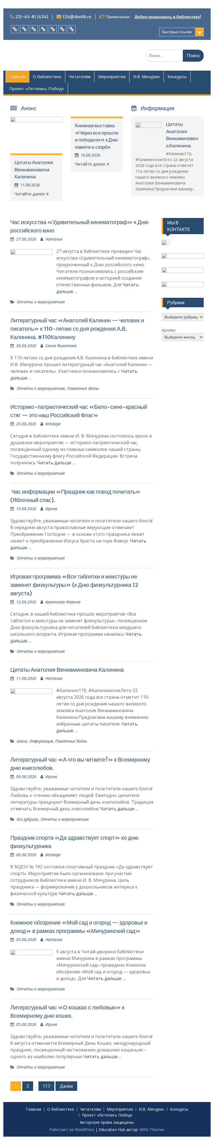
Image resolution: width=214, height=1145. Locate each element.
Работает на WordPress (71, 1129)
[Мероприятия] (43, 29)
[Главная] (15, 29)
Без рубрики (27, 819)
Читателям (80, 76)
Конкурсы (177, 76)
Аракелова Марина (63, 601)
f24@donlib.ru (77, 16)
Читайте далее (29, 193)
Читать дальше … (56, 463)
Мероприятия (112, 76)
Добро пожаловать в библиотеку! (168, 16)
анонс (22, 741)
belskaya (52, 423)
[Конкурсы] (62, 29)
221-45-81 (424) (31, 16)
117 (46, 1086)
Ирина (51, 508)
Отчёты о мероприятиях (41, 301)
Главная (17, 76)
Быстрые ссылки (177, 31)
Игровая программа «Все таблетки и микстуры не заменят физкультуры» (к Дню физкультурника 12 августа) (74, 585)
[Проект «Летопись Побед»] (72, 29)
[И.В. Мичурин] (53, 29)
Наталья (53, 239)
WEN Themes (152, 1129)
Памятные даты (83, 388)
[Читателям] (34, 29)
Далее (66, 1086)
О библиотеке (47, 76)
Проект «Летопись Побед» (36, 88)
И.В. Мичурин (146, 76)
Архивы (169, 330)
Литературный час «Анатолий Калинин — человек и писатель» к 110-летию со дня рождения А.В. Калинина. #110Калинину (77, 328)
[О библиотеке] (24, 29)
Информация (41, 741)
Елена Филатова (61, 345)
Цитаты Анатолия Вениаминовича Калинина (33, 169)
